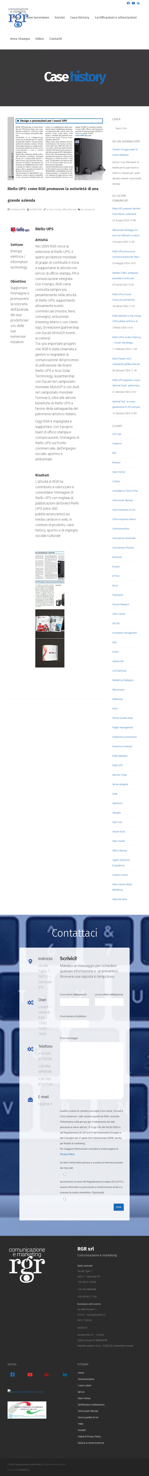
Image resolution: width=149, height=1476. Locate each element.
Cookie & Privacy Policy (89, 1436)
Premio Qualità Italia (122, 718)
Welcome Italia (119, 899)
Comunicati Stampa (122, 500)
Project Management (122, 727)
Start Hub (117, 822)
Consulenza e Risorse (123, 547)
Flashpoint (117, 595)
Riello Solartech (120, 756)
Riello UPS (117, 765)
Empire (116, 566)
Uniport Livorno (120, 875)
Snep (114, 793)
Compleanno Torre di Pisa (125, 491)
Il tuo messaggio (69, 1038)
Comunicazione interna (124, 519)
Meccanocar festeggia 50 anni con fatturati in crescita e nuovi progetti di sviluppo (126, 233)
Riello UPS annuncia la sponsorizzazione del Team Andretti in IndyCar (125, 255)
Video (39, 39)
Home (14, 17)
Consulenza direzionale (123, 538)
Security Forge (119, 775)
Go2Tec (116, 623)
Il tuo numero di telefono (73, 1016)
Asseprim (117, 443)
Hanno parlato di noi (88, 1417)
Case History (55, 209)
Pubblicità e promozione (124, 737)
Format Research (120, 604)
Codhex (116, 481)
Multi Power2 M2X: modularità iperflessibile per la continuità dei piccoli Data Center (126, 362)
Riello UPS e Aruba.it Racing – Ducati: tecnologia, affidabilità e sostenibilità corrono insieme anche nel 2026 (126, 340)
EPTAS (115, 576)
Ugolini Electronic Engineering (121, 863)
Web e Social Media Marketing (122, 887)
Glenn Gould (118, 614)
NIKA (115, 708)
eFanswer (117, 557)
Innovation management (124, 633)
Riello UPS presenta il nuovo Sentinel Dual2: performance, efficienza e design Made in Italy (126, 383)
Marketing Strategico (122, 680)
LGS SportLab (119, 670)
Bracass (116, 462)
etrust (115, 585)
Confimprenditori (120, 528)
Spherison (117, 803)
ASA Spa (116, 434)
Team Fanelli (118, 841)
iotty (114, 642)
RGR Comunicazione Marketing (25, 1464)
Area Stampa (20, 39)
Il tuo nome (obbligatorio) (73, 994)
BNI (114, 453)
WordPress (24, 1470)
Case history (79, 17)
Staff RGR (37, 209)
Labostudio (118, 661)
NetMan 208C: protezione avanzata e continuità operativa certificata (125, 276)
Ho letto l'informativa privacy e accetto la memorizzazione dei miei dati (91, 1165)
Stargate (116, 812)
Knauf (115, 651)
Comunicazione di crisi (123, 509)
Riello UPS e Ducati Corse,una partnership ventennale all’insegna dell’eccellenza (123, 298)
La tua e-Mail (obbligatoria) (109, 994)
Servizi (60, 17)
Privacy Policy (67, 1154)
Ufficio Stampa (69, 209)
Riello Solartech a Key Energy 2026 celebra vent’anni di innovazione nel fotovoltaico (126, 319)
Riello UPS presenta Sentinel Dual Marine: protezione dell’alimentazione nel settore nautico (126, 212)
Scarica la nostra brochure (91, 1443)
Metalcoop (117, 699)
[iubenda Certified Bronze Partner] (25, 1391)
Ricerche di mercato (122, 746)
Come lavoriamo (36, 17)
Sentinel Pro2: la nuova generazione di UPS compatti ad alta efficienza (126, 405)
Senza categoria (120, 784)
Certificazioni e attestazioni (116, 17)
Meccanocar (118, 689)
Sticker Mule (118, 831)
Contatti (55, 39)
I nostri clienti (84, 1385)
